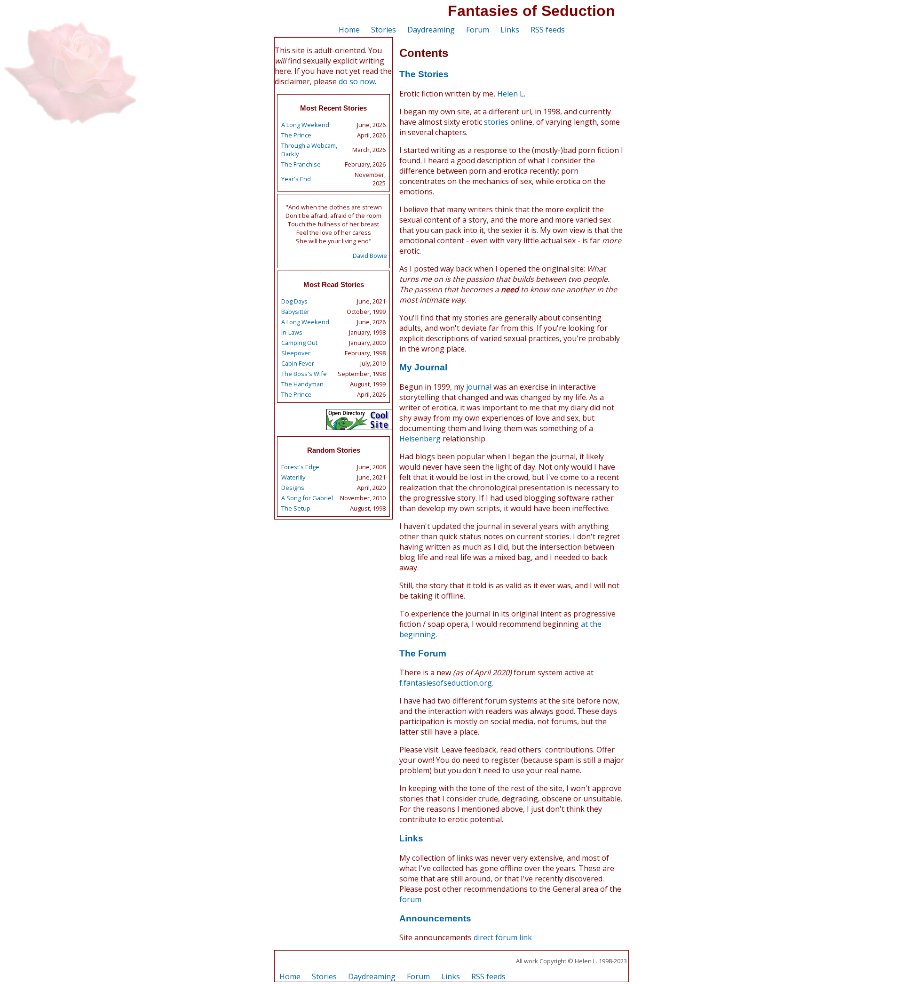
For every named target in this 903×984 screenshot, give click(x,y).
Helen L (510, 93)
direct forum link (503, 937)
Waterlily (293, 477)
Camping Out (299, 342)
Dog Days (294, 301)
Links (509, 29)
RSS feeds (548, 29)
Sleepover (295, 353)
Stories (383, 29)
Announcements (435, 918)
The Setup (295, 508)
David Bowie (370, 255)
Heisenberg (420, 438)
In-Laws (291, 332)
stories (496, 122)
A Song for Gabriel (307, 498)
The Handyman (302, 384)
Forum (477, 29)
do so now (357, 81)
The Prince (296, 135)
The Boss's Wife (304, 373)
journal (478, 387)
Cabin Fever (297, 363)
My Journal (423, 367)
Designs (292, 487)
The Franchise (301, 164)
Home (349, 29)
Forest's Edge (300, 467)
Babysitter (295, 311)
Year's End (296, 179)
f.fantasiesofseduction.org (445, 683)
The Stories (424, 74)
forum (410, 899)
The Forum (422, 653)
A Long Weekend (305, 124)
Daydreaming (431, 29)
